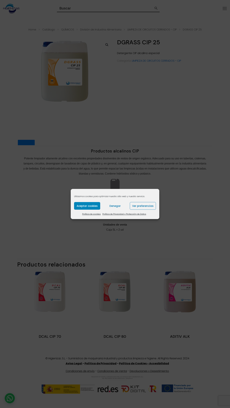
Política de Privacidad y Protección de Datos (124, 214)
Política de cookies (91, 214)
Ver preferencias (143, 206)
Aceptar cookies (87, 206)
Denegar (115, 206)
